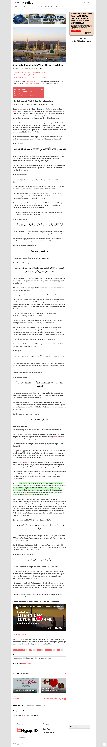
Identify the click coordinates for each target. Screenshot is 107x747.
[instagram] (85, 2)
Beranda (18, 6)
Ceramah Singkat (37, 6)
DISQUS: (45, 705)
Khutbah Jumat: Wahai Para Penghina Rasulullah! (55, 699)
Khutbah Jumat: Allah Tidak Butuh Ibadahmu (26, 92)
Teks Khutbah (48, 6)
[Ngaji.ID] (27, 4)
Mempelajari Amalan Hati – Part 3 (25, 690)
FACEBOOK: (38, 705)
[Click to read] (26, 685)
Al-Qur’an (26, 6)
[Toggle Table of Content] (41, 89)
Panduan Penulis (48, 732)
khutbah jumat (30, 81)
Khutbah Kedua (18, 94)
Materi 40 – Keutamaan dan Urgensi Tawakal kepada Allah (30, 77)
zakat (42, 472)
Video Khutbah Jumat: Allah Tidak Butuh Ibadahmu (28, 96)
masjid (55, 437)
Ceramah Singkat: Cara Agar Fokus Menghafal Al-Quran (30, 72)
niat (26, 462)
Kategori (71, 724)
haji (55, 165)
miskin (35, 474)
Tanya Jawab (59, 6)
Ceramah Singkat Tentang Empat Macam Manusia (28, 75)
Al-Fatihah (16, 698)
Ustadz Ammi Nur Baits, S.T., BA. (35, 83)
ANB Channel (21, 634)
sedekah (29, 494)
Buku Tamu (46, 729)
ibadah (15, 111)
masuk (24, 715)
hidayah (63, 402)
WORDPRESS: (30, 705)
